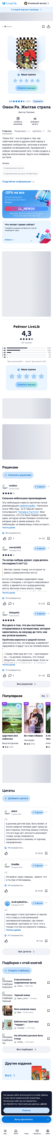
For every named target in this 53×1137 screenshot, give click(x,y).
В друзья (41, 487)
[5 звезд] (38, 80)
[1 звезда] (15, 80)
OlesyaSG (14, 612)
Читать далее (8, 527)
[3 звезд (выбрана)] (19, 101)
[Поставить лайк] (4, 538)
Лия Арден (29, 740)
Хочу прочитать (23, 1119)
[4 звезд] (32, 80)
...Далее (43, 1104)
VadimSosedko (27, 505)
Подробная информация (16, 181)
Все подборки (25, 1049)
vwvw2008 (15, 547)
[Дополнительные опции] (48, 1119)
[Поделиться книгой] (48, 26)
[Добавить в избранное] (43, 26)
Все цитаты (24, 951)
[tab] (7, 131)
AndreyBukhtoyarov (20, 901)
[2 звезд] (21, 80)
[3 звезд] (26, 80)
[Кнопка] (18, 706)
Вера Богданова (10, 743)
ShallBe (15, 864)
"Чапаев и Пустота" (28, 511)
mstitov (13, 485)
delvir (14, 811)
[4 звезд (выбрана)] (21, 101)
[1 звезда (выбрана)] (14, 101)
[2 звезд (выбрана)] (16, 101)
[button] (26, 53)
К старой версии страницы (25, 9)
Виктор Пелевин (27, 112)
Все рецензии (25, 684)
